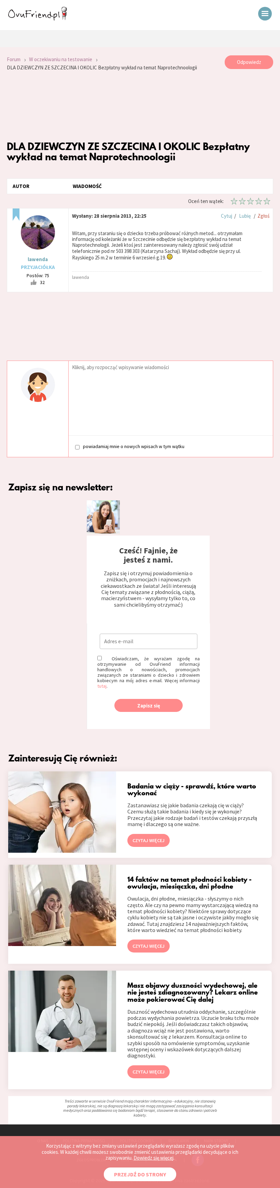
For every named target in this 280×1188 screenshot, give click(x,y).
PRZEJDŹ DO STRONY (140, 1174)
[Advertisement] (140, 106)
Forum (13, 59)
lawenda (38, 259)
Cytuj (226, 216)
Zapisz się (148, 705)
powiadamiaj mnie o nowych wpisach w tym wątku (133, 446)
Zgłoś (263, 216)
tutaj (102, 686)
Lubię (245, 216)
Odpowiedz (249, 62)
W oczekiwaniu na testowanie (60, 59)
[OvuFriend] (37, 18)
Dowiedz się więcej (153, 1158)
